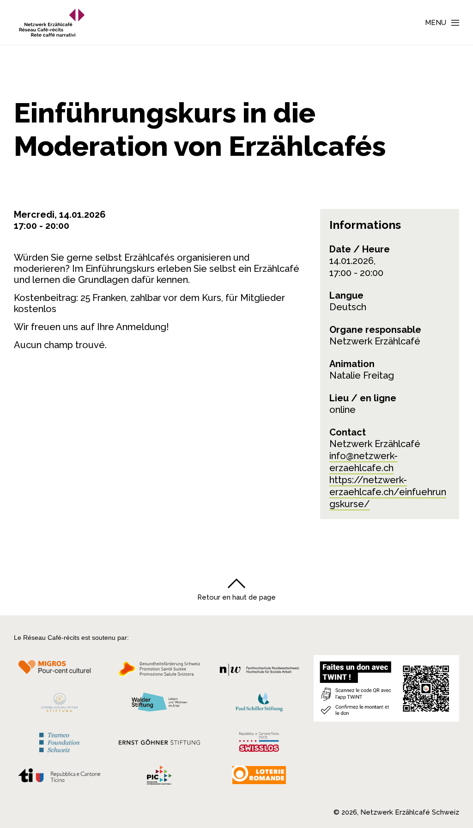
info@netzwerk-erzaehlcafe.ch (363, 461)
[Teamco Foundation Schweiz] (59, 741)
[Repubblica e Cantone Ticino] (59, 778)
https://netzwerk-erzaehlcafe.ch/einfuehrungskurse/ (387, 491)
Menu (435, 22)
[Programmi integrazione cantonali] (159, 777)
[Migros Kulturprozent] (59, 671)
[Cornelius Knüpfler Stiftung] (59, 705)
